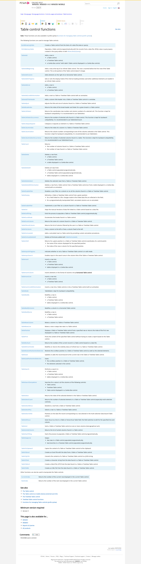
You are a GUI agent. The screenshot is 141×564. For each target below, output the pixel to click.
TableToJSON (25, 456)
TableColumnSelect (27, 131)
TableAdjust (25, 103)
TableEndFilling (26, 213)
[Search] (118, 3)
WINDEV (25, 520)
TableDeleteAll (26, 168)
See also (117, 29)
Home (105, 8)
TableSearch (25, 369)
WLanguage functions (38, 14)
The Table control (28, 491)
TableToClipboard (27, 448)
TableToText (25, 460)
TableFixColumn (26, 229)
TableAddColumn (26, 75)
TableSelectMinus (27, 406)
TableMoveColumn (27, 322)
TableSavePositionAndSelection (31, 359)
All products (26, 528)
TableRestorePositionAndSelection (32, 351)
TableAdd (24, 55)
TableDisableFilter (27, 191)
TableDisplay (25, 195)
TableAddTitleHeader (28, 99)
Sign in (110, 8)
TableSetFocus (26, 420)
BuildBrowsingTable (27, 45)
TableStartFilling (26, 434)
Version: (34, 7)
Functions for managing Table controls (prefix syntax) (74, 36)
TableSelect (25, 395)
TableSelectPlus (26, 410)
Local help (118, 550)
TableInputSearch (27, 255)
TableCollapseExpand (28, 124)
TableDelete (25, 154)
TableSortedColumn (27, 430)
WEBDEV (25, 523)
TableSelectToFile (26, 414)
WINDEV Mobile (66, 562)
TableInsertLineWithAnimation (31, 287)
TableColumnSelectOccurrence (31, 138)
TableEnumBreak (26, 217)
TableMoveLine (26, 326)
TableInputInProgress (28, 251)
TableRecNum (25, 343)
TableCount (25, 144)
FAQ (57, 556)
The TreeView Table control (31, 497)
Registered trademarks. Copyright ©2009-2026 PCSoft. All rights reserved (70, 559)
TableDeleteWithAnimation (30, 185)
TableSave (24, 355)
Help (22, 14)
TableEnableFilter (27, 205)
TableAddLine (25, 85)
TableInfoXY (25, 241)
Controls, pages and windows (53, 14)
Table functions (67, 14)
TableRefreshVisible (27, 347)
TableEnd (24, 209)
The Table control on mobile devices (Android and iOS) (40, 494)
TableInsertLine (26, 276)
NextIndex (24, 481)
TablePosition (25, 330)
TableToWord (25, 464)
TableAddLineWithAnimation (30, 95)
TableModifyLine (26, 312)
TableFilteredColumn (28, 225)
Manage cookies (96, 556)
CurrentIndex (25, 477)
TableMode (24, 291)
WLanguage (27, 14)
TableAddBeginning (27, 69)
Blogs (61, 556)
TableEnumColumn (27, 221)
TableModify (25, 295)
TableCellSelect (26, 111)
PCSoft (42, 556)
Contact (88, 556)
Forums (53, 556)
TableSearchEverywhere (29, 382)
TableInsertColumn (27, 273)
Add (37, 534)
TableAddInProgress (27, 79)
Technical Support (69, 556)
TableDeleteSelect (27, 181)
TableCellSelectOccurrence (30, 117)
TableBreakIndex (26, 107)
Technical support (80, 556)
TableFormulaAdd (27, 233)
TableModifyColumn (27, 308)
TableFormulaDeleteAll (28, 237)
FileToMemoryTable (27, 49)
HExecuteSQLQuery (74, 51)
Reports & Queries (28, 525)
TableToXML (25, 468)
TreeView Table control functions (33, 499)
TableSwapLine (26, 438)
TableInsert (25, 259)
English (115, 8)
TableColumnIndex (27, 128)
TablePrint (24, 337)
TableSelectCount (27, 399)
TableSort (24, 426)
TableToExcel (25, 452)
